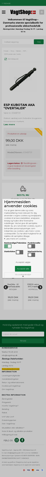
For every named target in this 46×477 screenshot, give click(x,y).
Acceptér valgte (23, 262)
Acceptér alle (23, 269)
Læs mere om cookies (15, 239)
